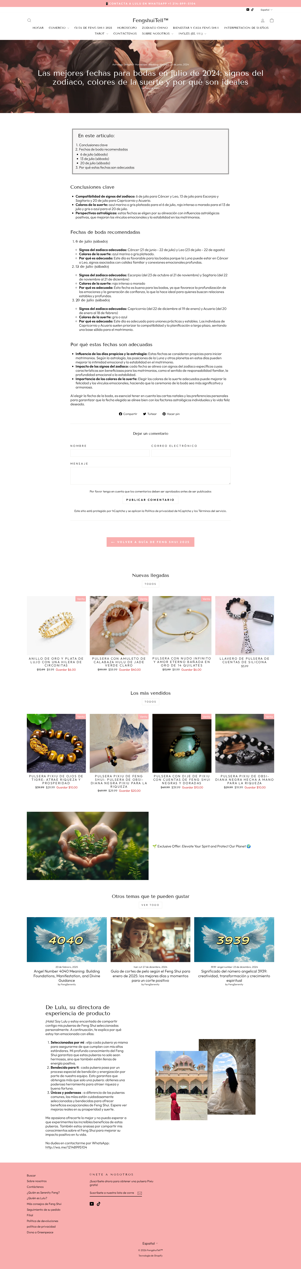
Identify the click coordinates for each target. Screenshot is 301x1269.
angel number (225, 967)
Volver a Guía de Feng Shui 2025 (153, 542)
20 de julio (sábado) (95, 163)
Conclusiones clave (93, 145)
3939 (213, 967)
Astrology (117, 64)
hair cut (138, 967)
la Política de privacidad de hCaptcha (167, 511)
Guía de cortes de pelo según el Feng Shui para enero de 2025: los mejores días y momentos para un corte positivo (150, 976)
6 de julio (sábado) (94, 154)
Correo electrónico (174, 446)
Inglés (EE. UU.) (191, 33)
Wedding (153, 64)
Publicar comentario (150, 500)
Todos (151, 583)
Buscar (31, 1175)
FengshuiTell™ (151, 20)
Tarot (100, 33)
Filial (30, 1215)
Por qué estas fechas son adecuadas (106, 167)
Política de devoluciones (42, 1221)
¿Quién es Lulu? (37, 1198)
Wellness (164, 64)
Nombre (78, 446)
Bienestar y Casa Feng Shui (196, 27)
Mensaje (79, 463)
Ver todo (150, 905)
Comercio (58, 27)
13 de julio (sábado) (94, 159)
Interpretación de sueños (246, 27)
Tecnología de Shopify (150, 1255)
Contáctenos (125, 33)
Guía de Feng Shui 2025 (93, 27)
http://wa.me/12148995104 (66, 1147)
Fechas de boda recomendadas (103, 149)
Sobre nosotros (156, 33)
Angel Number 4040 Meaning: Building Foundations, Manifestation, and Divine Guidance (66, 976)
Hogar (38, 27)
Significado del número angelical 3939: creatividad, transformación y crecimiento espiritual (234, 976)
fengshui (129, 64)
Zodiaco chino (155, 27)
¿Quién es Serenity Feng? (43, 1192)
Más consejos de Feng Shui (44, 1204)
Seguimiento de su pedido (43, 1209)
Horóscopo (127, 27)
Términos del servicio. (212, 511)
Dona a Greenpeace (40, 1232)
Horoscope (141, 64)
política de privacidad (41, 1226)
